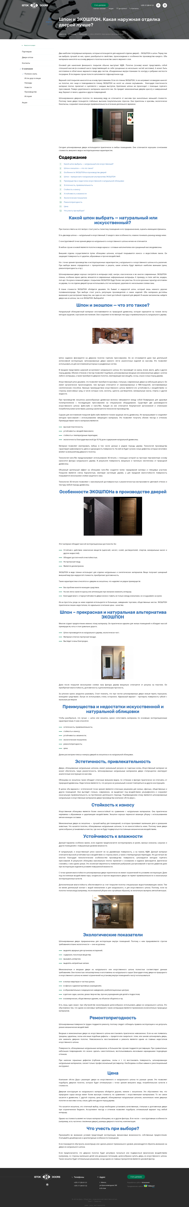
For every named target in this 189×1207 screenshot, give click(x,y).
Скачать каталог (99, 8)
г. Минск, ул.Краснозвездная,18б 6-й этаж (108, 1185)
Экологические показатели (75, 198)
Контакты (135, 8)
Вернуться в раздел (29, 45)
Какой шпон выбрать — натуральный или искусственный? (88, 164)
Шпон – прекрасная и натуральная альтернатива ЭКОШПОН (90, 176)
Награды (28, 83)
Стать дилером (100, 5)
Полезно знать (30, 74)
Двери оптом (27, 57)
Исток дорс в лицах (32, 78)
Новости (28, 87)
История (28, 96)
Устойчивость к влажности (75, 193)
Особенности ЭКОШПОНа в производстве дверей (85, 172)
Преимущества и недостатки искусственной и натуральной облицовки (94, 181)
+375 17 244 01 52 (80, 1186)
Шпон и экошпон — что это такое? (78, 168)
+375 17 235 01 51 (147, 5)
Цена (66, 206)
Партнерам (27, 51)
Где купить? (122, 8)
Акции (111, 8)
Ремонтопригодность (73, 202)
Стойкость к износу (72, 189)
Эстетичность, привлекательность (78, 185)
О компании (27, 69)
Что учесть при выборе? (74, 210)
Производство (30, 92)
